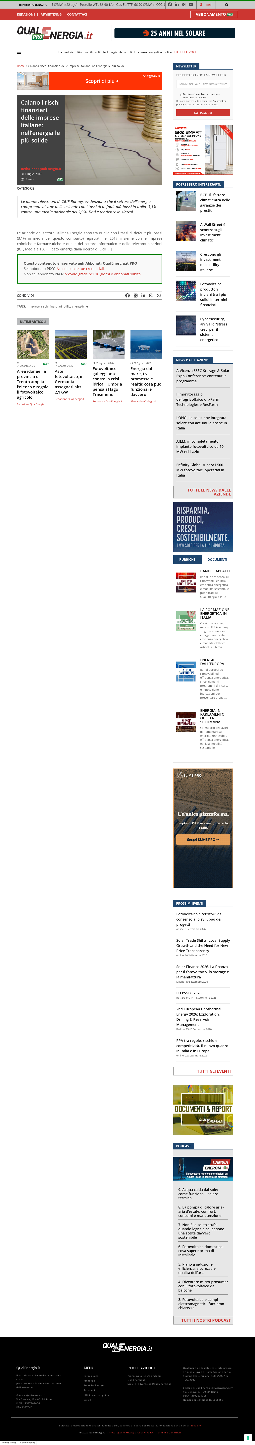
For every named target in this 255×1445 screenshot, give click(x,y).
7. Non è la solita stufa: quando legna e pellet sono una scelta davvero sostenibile (201, 1230)
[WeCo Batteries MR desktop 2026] (203, 150)
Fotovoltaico (66, 52)
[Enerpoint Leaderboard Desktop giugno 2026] (175, 33)
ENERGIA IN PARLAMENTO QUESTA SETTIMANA (212, 716)
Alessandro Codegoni (143, 401)
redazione (195, 1425)
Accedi (208, 5)
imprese (34, 306)
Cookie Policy (145, 1432)
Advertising (51, 14)
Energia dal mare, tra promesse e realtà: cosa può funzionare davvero (145, 381)
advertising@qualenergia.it (154, 1384)
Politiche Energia (106, 52)
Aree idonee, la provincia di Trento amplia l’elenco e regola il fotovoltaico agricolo (33, 384)
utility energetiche (76, 306)
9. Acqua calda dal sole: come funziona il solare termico (198, 1193)
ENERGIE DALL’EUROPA (212, 662)
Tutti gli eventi (214, 1071)
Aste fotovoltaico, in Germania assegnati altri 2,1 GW (69, 382)
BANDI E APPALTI (215, 571)
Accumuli (125, 52)
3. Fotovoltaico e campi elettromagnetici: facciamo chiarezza (201, 1303)
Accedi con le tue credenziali (80, 268)
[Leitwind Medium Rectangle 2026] (203, 526)
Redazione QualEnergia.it (41, 169)
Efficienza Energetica (148, 52)
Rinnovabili (85, 52)
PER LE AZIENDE (142, 1368)
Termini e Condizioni (168, 1432)
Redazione (26, 14)
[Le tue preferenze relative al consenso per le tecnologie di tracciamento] (248, 1438)
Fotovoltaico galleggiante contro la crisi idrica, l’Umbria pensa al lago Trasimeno (107, 381)
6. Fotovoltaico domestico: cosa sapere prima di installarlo (201, 1250)
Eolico (168, 52)
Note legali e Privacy (121, 1432)
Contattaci (77, 14)
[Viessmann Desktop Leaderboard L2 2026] (89, 81)
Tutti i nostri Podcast (206, 1320)
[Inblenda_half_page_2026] (203, 828)
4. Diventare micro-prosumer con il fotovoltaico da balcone (203, 1286)
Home (21, 66)
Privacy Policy (9, 1442)
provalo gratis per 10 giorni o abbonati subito (103, 274)
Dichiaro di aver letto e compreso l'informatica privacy (201, 96)
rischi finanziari (51, 306)
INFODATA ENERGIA (33, 4)
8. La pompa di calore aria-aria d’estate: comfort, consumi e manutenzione (201, 1211)
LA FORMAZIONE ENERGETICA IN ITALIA (214, 613)
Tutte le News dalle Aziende (209, 492)
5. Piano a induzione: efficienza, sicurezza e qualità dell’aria (197, 1268)
